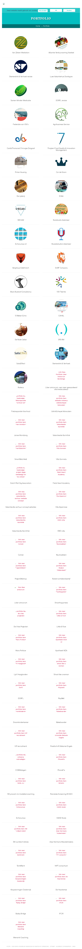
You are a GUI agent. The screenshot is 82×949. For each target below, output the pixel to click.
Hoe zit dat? (43, 10)
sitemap (52, 946)
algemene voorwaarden (63, 946)
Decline (69, 10)
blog (46, 7)
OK (56, 10)
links (73, 946)
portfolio (37, 7)
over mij (64, 7)
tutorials (55, 7)
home (19, 6)
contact (73, 7)
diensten (28, 7)
